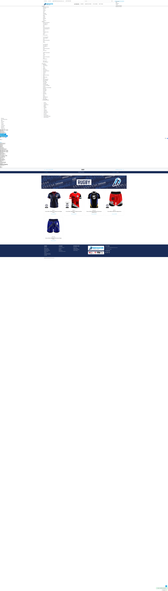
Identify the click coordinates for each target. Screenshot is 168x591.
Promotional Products (3, 148)
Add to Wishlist (3, 137)
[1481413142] (73, 199)
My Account (2, 165)
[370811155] (94, 199)
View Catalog (2, 154)
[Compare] (46, 215)
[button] (84, 137)
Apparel (43, 21)
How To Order (2, 158)
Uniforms (43, 6)
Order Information (47, 250)
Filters (46, 172)
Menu (1, 142)
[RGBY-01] (60, 215)
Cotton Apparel (45, 37)
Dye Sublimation (2, 159)
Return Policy (2, 160)
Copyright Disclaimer (3, 162)
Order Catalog (2, 131)
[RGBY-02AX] (101, 215)
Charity (1, 161)
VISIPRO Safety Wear (46, 52)
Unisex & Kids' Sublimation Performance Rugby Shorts (53, 238)
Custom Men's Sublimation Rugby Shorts (114, 211)
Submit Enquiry (4, 164)
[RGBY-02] (80, 215)
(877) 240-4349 (109, 249)
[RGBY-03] (121, 215)
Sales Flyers (1, 152)
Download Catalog (3, 132)
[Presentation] (51, 215)
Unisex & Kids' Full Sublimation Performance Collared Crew (94, 212)
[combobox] (97, 1)
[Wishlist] (55, 215)
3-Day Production (2, 143)
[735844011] (53, 226)
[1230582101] (53, 199)
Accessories (43, 63)
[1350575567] (114, 199)
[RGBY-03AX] (60, 242)
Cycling (120, 169)
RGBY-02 (74, 210)
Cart (166, 138)
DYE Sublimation (46, 249)
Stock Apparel (45, 44)
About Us (45, 247)
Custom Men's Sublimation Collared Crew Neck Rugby (74, 212)
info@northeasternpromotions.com (112, 247)
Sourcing (1, 163)
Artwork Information (47, 253)
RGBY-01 (53, 210)
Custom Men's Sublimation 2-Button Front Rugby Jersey (53, 212)
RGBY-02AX (94, 210)
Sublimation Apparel (46, 22)
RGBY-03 (114, 210)
